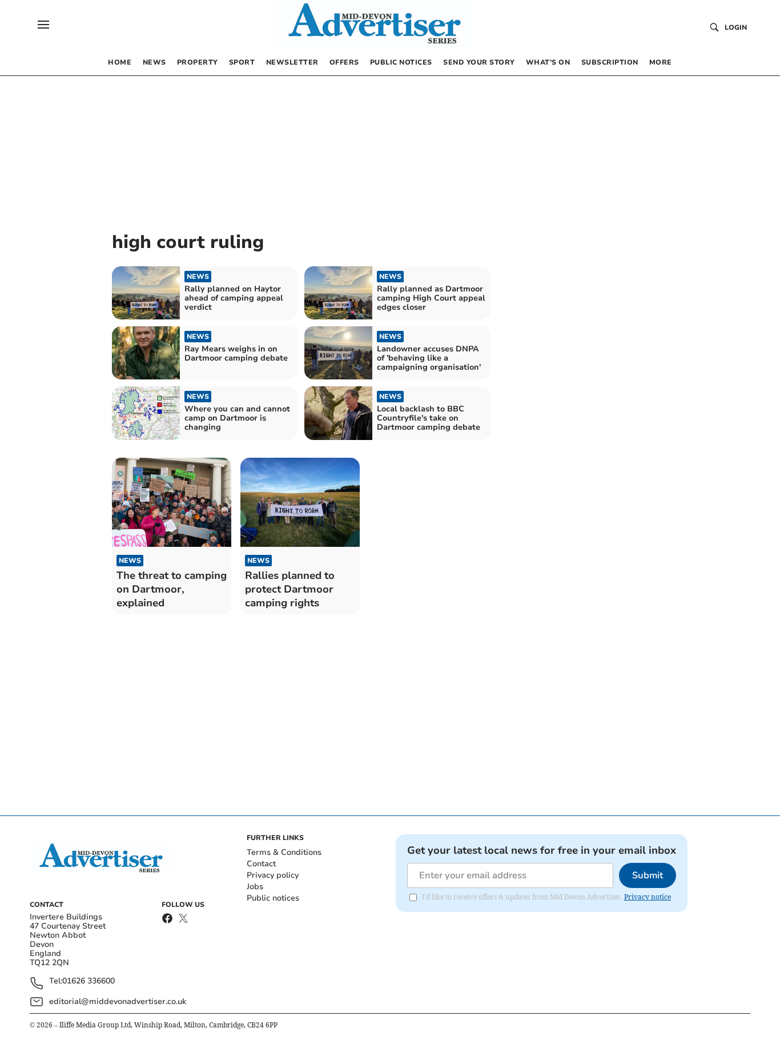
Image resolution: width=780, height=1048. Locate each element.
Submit (647, 875)
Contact (261, 863)
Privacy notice (647, 897)
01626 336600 (88, 981)
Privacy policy (273, 875)
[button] (43, 24)
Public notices (273, 898)
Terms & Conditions (284, 852)
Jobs (255, 886)
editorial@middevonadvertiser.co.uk (117, 1001)
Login (736, 27)
